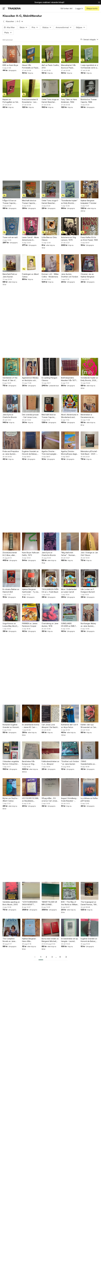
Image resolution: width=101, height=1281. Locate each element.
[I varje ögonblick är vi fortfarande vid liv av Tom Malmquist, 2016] (89, 54)
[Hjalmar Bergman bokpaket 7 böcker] (89, 189)
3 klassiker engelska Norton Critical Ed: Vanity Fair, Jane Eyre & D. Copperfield (11, 762)
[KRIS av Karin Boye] (11, 54)
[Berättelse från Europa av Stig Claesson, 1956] (31, 750)
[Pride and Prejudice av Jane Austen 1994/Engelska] (11, 440)
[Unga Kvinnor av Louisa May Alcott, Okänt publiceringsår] (11, 612)
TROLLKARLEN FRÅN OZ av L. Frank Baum (50, 590)
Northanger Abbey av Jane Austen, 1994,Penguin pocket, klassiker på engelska (89, 624)
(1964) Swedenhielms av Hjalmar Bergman (88, 762)
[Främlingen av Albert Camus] (31, 263)
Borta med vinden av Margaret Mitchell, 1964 (50, 940)
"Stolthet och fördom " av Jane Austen (70, 762)
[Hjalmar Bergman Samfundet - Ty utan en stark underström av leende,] (31, 578)
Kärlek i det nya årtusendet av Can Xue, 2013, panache (89, 726)
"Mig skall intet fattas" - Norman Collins (68, 554)
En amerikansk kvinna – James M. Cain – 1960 (30, 726)
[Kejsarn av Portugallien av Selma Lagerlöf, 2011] (11, 88)
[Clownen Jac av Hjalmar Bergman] (89, 263)
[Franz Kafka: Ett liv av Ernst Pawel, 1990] (89, 226)
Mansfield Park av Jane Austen (10, 275)
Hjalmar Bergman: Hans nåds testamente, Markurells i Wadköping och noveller (29, 940)
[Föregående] (36, 957)
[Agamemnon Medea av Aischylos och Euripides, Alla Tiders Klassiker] (31, 367)
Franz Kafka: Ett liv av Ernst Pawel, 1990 (89, 238)
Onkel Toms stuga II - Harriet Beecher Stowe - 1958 (50, 201)
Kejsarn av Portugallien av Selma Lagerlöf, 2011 (11, 100)
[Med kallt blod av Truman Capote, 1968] (50, 403)
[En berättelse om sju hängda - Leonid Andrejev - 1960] (70, 927)
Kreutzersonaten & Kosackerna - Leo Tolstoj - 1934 (30, 100)
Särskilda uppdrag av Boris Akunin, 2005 (11, 903)
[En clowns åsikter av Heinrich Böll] (11, 578)
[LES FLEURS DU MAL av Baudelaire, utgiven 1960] (31, 787)
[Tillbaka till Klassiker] (4, 21)
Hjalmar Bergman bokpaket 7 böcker (88, 201)
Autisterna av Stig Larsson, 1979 (68, 238)
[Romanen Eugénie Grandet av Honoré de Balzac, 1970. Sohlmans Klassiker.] (11, 713)
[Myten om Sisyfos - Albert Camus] (11, 787)
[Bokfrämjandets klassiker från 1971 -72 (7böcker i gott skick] (70, 367)
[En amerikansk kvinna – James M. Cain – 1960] (31, 713)
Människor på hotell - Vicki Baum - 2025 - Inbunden (89, 452)
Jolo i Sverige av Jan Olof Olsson (89, 554)
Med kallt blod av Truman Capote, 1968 (49, 416)
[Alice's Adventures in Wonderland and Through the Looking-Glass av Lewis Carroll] (70, 403)
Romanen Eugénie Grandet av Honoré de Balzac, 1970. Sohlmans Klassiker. (11, 726)
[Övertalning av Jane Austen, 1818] (50, 612)
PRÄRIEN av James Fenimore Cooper (29, 624)
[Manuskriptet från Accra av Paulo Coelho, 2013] (70, 54)
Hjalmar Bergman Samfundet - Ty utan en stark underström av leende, (30, 590)
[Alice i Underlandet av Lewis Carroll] (70, 578)
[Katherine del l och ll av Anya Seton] (70, 713)
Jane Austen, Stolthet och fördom (69, 275)
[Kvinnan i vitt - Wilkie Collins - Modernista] (50, 263)
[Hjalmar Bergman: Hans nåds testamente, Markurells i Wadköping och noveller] (31, 927)
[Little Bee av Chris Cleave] (50, 226)
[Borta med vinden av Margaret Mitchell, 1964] (50, 927)
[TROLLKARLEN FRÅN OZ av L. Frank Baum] (50, 578)
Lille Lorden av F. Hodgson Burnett (88, 590)
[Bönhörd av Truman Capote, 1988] (89, 88)
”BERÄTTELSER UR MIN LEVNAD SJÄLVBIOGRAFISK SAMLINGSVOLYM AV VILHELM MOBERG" (50, 903)
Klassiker (10, 21)
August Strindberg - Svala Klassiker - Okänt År (69, 799)
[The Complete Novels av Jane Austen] (11, 927)
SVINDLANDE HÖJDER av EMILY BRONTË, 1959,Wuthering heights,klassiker (68, 624)
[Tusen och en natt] (11, 226)
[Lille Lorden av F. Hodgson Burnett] (89, 578)
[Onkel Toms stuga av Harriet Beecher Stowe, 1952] (50, 88)
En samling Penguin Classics (49, 379)
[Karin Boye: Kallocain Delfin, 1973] (31, 541)
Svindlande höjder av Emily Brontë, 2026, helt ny (89, 379)
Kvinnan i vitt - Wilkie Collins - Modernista (50, 275)
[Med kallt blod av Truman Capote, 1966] (31, 189)
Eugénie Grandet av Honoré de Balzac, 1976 (30, 452)
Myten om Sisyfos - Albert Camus (11, 799)
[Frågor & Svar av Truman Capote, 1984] (11, 189)
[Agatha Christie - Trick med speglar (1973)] (50, 440)
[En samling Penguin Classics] (50, 367)
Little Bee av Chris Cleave (49, 238)
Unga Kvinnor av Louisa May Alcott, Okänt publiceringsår (11, 624)
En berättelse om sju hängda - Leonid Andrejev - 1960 (69, 940)
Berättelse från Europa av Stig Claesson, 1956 (28, 762)
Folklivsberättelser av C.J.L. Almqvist (50, 762)
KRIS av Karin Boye (10, 65)
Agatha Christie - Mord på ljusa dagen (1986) (69, 452)
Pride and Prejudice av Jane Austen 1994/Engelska (11, 452)
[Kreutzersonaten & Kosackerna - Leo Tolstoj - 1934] (31, 88)
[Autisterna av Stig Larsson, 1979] (70, 226)
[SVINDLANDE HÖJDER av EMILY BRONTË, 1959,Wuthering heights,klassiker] (70, 612)
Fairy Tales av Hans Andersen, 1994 (69, 100)
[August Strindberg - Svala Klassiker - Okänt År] (70, 787)
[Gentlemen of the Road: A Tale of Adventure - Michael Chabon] (11, 367)
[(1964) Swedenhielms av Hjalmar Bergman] (89, 750)
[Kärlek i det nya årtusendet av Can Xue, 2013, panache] (89, 713)
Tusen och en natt (10, 237)
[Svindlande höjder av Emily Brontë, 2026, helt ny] (89, 367)
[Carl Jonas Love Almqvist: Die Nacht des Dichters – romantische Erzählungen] (50, 713)
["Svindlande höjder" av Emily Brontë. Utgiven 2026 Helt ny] (70, 189)
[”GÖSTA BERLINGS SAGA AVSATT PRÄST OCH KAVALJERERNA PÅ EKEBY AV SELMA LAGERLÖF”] (31, 891)
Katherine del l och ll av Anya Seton (69, 726)
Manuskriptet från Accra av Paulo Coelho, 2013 (68, 66)
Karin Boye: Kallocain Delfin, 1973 (30, 554)
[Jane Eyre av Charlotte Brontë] (11, 403)
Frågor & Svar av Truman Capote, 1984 (9, 201)
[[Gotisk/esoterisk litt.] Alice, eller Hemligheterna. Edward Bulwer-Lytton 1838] (11, 541)
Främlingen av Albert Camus (30, 275)
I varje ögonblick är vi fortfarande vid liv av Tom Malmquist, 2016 (89, 66)
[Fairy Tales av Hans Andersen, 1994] (70, 88)
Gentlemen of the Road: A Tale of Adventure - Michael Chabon (11, 379)
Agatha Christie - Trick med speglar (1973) (49, 452)
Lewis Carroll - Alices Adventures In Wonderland (30, 238)
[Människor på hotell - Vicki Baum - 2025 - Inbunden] (89, 440)
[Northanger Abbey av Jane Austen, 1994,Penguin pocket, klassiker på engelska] (89, 612)
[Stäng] (99, 2)
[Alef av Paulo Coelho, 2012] (50, 54)
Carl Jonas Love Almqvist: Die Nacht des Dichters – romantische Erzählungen (50, 726)
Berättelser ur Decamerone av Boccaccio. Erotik (88, 416)
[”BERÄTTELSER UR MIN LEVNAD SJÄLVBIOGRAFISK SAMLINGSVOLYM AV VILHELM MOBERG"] (50, 891)
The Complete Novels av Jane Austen (9, 940)
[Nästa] (65, 957)
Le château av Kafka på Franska (89, 799)
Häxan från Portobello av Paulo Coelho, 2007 (30, 66)
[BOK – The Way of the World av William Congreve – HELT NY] (70, 891)
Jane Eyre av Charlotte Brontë (10, 416)
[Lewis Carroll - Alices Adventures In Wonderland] (31, 226)
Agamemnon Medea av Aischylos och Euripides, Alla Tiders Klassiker (30, 379)
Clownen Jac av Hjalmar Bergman (87, 275)
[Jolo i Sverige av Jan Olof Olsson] (89, 541)
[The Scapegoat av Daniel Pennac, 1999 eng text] (89, 891)
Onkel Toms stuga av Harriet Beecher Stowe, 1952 (50, 100)
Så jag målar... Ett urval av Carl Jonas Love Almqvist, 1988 (50, 799)
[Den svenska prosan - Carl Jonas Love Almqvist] (31, 403)
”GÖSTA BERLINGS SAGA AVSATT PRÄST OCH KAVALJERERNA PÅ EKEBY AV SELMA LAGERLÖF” (29, 903)
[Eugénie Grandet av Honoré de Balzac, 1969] (89, 927)
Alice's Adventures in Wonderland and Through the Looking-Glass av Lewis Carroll (69, 416)
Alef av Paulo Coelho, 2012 (50, 66)
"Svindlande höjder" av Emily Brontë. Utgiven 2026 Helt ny (70, 201)
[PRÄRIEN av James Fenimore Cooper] (31, 612)
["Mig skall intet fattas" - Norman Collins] (70, 541)
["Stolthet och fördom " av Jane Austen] (70, 750)
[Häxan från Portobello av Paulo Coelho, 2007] (31, 54)
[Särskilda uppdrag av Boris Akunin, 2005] (11, 891)
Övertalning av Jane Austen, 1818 (50, 624)
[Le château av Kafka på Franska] (89, 787)
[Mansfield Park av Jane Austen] (11, 263)
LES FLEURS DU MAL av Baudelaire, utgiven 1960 (30, 799)
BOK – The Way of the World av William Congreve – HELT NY (69, 903)
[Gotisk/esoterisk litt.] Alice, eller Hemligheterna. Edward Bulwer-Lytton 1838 (10, 554)
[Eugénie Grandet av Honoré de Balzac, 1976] (31, 440)
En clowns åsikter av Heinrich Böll (11, 590)
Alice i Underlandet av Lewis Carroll (69, 590)
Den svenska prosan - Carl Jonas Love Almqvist (30, 416)
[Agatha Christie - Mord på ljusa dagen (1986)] (70, 440)
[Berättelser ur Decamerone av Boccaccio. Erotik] (89, 403)
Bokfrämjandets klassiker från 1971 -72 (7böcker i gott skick (69, 379)
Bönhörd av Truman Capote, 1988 (89, 100)
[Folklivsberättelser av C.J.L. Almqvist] (50, 750)
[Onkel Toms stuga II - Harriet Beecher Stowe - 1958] (50, 189)
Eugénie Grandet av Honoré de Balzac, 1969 (89, 940)
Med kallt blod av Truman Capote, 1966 (29, 201)
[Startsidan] (14, 8)
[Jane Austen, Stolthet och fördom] (70, 263)
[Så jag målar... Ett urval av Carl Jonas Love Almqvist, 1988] (50, 787)
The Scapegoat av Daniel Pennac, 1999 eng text (89, 903)
